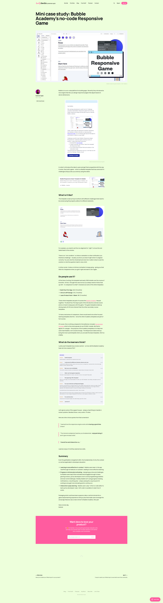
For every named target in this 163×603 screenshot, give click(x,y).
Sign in (118, 3)
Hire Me (66, 3)
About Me (90, 591)
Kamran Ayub (39, 96)
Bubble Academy (91, 300)
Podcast (90, 3)
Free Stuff (83, 3)
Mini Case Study (40, 101)
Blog (78, 3)
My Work (83, 591)
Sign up (124, 3)
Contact (97, 3)
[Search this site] (114, 3)
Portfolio (72, 3)
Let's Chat (96, 591)
